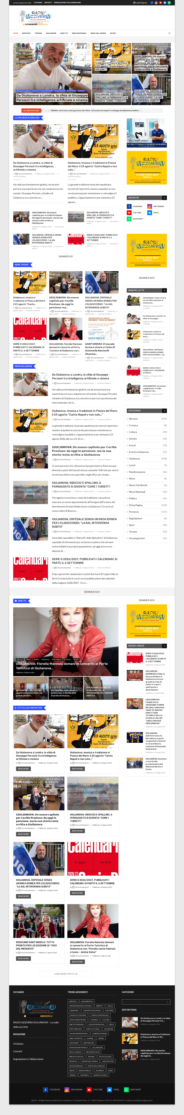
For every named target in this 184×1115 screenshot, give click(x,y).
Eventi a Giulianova (148, 451)
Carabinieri (73, 1010)
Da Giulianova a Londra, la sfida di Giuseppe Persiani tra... (155, 1019)
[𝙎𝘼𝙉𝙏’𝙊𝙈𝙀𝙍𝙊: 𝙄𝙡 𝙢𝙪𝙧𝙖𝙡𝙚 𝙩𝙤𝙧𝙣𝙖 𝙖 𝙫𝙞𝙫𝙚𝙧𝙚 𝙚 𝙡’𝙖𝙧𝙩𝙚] (101, 329)
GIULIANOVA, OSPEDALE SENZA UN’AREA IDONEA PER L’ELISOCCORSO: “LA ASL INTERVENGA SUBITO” (46, 239)
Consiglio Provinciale (100, 1015)
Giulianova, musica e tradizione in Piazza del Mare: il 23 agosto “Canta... (29, 301)
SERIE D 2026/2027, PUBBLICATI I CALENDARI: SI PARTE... (154, 370)
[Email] (164, 2)
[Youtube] (160, 2)
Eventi (148, 445)
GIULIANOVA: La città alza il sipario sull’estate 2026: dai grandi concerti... (29, 693)
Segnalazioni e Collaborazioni (67, 3)
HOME (15, 33)
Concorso (109, 1010)
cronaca (94, 1020)
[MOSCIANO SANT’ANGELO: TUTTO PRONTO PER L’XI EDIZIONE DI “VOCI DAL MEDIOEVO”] (38, 933)
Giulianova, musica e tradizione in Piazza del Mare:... (153, 334)
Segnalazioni (148, 518)
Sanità (71, 1070)
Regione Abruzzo (76, 1066)
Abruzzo (26, 33)
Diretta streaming (76, 1024)
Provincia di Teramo (90, 1061)
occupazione (97, 1047)
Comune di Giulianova (91, 1010)
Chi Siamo (38, 3)
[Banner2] (147, 167)
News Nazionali (79, 33)
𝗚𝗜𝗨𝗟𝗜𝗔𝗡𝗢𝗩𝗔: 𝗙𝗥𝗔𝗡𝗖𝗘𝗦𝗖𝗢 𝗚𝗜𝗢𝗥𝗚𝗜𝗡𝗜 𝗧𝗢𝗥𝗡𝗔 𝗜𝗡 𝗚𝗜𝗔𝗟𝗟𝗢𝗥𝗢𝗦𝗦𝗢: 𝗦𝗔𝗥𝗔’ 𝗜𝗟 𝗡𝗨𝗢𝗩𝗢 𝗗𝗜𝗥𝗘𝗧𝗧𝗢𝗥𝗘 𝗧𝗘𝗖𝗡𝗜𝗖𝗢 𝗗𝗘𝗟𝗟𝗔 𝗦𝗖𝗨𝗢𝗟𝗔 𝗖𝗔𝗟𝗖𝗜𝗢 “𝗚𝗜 (155, 711)
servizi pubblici (85, 1070)
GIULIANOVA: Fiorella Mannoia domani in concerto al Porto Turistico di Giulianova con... (65, 347)
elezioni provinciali (96, 1024)
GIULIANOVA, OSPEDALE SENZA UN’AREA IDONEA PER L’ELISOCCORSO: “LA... (154, 352)
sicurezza (100, 1070)
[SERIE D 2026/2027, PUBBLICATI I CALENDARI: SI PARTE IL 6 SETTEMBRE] (76, 239)
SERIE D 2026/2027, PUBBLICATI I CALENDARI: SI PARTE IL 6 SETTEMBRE (102, 237)
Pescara (91, 1056)
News (148, 478)
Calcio (110, 1006)
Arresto (99, 1006)
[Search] (169, 33)
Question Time (108, 1061)
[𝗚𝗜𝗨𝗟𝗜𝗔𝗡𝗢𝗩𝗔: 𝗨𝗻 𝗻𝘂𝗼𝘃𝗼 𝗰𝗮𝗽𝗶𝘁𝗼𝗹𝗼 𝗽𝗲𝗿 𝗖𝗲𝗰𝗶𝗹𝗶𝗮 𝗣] (21, 216)
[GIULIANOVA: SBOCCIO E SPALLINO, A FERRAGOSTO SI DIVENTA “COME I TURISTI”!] (111, 89)
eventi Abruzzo (75, 1029)
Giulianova (51, 33)
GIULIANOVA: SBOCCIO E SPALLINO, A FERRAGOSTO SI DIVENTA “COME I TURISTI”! (111, 97)
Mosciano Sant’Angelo (78, 1047)
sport (110, 1070)
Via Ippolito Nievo (100, 1075)
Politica (148, 498)
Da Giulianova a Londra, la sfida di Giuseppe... (154, 317)
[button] (46, 110)
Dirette (64, 33)
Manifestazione (148, 471)
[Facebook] (152, 2)
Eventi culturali (93, 1029)
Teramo (38, 33)
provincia (73, 1061)
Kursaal (90, 1038)
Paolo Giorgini (75, 1052)
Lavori (148, 465)
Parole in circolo (76, 1056)
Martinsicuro (88, 1043)
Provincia (148, 511)
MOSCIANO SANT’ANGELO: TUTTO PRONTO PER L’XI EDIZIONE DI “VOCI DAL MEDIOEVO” (36, 945)
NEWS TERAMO (22, 265)
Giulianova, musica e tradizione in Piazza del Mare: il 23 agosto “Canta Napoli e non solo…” (92, 166)
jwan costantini (75, 1038)
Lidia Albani (74, 1043)
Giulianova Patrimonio (78, 1033)
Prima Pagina (148, 505)
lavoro (101, 1038)
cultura (106, 1020)
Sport (113, 33)
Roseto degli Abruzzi (96, 1066)
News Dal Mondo (98, 33)
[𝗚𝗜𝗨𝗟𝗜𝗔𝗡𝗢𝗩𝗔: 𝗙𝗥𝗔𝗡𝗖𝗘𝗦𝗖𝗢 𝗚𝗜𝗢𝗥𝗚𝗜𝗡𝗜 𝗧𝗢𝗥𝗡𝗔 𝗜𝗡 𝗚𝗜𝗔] (135, 703)
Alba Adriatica (87, 1001)
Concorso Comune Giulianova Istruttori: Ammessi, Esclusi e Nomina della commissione (88, 111)
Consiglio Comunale (77, 1015)
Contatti (48, 3)
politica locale (105, 1056)
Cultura (148, 431)
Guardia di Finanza (99, 1033)
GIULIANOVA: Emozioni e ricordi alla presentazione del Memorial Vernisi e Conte (156, 764)
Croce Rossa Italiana (77, 1020)
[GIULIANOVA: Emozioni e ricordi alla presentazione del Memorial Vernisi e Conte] (135, 763)
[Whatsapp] (169, 2)
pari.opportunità (92, 1052)
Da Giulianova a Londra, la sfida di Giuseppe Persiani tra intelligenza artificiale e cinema (33, 166)
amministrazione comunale (80, 1006)
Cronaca (148, 425)
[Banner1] (147, 133)
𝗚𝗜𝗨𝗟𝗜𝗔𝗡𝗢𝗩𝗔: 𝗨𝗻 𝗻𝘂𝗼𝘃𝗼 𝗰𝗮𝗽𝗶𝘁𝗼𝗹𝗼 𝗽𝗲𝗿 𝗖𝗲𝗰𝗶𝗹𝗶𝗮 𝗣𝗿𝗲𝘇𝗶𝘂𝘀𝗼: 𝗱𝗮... (154, 388)
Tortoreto (84, 1075)
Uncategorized (148, 538)
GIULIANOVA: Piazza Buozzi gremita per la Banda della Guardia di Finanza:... (64, 693)
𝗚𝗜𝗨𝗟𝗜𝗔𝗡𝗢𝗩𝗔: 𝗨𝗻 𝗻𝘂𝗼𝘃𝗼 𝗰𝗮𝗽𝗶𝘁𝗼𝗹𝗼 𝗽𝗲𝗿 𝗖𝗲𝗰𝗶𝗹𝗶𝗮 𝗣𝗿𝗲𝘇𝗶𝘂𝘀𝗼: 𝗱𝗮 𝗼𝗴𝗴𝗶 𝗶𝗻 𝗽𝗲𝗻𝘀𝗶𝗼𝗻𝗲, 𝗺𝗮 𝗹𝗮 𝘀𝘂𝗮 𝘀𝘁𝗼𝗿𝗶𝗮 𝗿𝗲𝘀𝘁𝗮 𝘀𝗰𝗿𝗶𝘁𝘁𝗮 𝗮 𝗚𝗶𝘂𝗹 (151, 63)
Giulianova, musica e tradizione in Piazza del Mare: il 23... (155, 1035)
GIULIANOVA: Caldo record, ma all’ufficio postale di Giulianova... (154, 300)
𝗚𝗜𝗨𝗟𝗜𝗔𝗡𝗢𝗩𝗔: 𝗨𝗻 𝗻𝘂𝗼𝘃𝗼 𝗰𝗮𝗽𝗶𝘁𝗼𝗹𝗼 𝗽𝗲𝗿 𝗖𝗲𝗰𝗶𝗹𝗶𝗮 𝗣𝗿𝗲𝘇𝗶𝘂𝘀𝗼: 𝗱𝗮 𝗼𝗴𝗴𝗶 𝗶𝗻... (155, 1053)
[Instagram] (156, 2)
